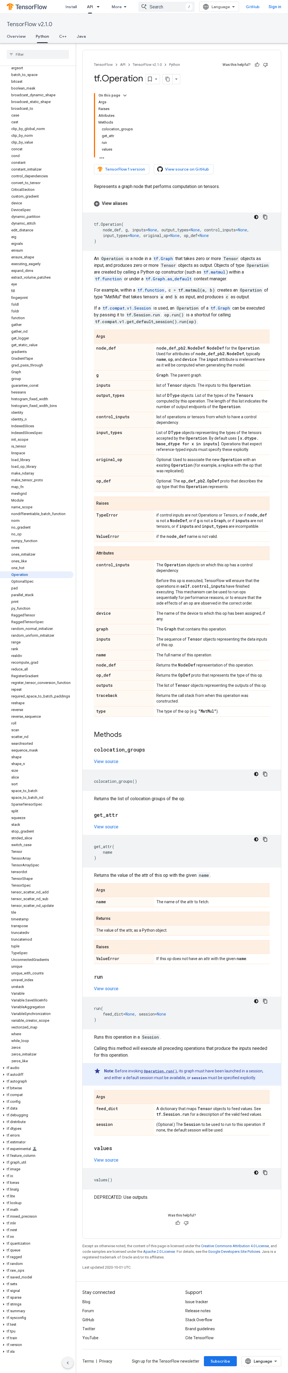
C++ (63, 36)
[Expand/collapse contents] (125, 95)
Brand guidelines (200, 1329)
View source (106, 761)
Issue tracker (196, 1302)
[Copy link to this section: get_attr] (123, 815)
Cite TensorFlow (199, 1338)
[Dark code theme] (256, 217)
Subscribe (220, 1361)
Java (81, 36)
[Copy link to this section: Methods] (127, 735)
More (117, 6)
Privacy (105, 1361)
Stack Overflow (198, 1320)
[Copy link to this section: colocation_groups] (150, 750)
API (90, 6)
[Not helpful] (265, 65)
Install (71, 6)
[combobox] (166, 7)
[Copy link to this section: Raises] (114, 503)
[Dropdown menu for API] (100, 7)
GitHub (253, 6)
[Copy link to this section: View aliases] (133, 203)
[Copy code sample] (265, 217)
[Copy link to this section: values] (117, 1148)
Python (42, 36)
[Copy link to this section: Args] (110, 337)
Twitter (88, 1329)
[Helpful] (257, 65)
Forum (88, 1311)
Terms (88, 1361)
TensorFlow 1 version (125, 169)
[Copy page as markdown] (168, 79)
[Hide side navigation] (67, 1362)
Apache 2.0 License (159, 1251)
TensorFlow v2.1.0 (29, 24)
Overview (16, 36)
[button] (36, 1068)
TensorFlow (103, 64)
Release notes (198, 1311)
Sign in (275, 7)
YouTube (90, 1338)
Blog (86, 1302)
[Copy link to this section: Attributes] (119, 553)
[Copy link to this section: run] (108, 977)
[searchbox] (38, 54)
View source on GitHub (187, 169)
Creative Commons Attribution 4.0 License (235, 1246)
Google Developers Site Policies (234, 1251)
